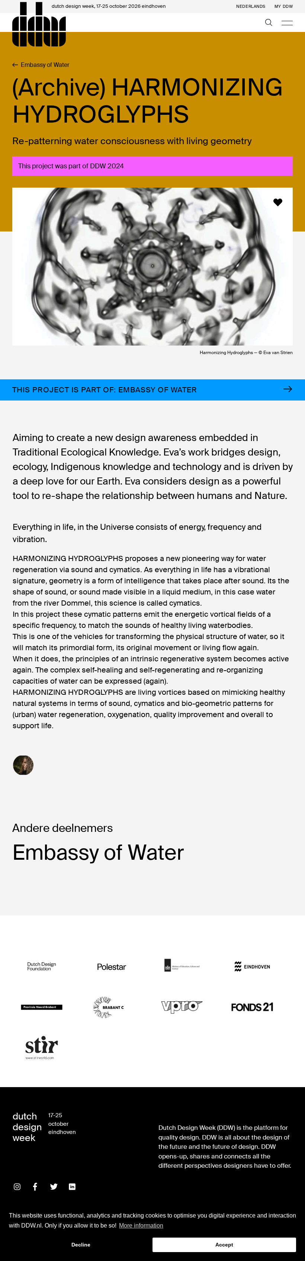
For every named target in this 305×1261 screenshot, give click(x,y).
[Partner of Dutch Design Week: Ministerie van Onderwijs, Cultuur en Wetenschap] (181, 966)
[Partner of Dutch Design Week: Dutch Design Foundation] (41, 966)
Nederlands (251, 6)
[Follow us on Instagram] (17, 1186)
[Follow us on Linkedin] (72, 1186)
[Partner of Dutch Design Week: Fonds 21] (252, 1007)
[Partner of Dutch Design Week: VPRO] (181, 1007)
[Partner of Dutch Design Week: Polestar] (111, 966)
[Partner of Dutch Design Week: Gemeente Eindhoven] (252, 966)
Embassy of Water (45, 65)
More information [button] (141, 1225)
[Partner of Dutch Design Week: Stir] (41, 1048)
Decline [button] (80, 1245)
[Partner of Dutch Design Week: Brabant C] (111, 1007)
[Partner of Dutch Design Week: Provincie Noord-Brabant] (41, 1007)
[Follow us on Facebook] (35, 1186)
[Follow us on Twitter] (53, 1186)
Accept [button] (224, 1245)
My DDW (283, 6)
